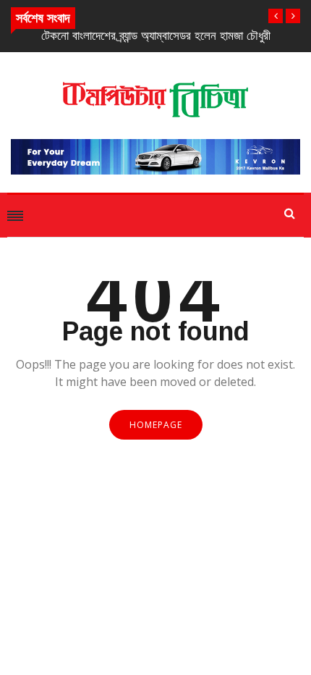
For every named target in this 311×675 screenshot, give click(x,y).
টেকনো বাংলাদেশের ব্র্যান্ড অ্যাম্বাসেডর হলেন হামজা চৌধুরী (155, 36)
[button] (275, 16)
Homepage (155, 425)
